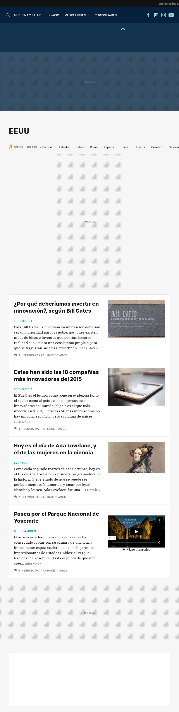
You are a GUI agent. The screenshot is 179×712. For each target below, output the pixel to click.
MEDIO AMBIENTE (77, 15)
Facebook (148, 15)
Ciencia (47, 147)
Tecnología (23, 321)
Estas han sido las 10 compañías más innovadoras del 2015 (56, 375)
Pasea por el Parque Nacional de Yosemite (56, 516)
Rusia (94, 147)
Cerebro (156, 147)
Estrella (64, 147)
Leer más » (88, 348)
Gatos (80, 147)
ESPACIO (53, 15)
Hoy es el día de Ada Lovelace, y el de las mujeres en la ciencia (55, 448)
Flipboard (155, 15)
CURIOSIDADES (106, 15)
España (109, 147)
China (124, 147)
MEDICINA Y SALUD (27, 15)
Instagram (163, 15)
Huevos (140, 147)
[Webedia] (168, 3)
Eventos (20, 462)
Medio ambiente (27, 531)
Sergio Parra (33, 355)
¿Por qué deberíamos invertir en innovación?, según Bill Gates (56, 306)
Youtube (171, 15)
